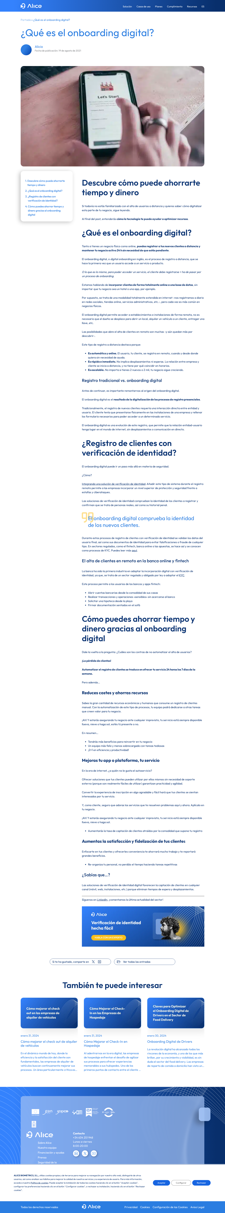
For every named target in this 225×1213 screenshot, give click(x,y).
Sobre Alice (45, 1142)
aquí (134, 550)
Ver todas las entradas (136, 962)
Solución (127, 6)
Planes (158, 6)
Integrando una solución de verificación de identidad (113, 484)
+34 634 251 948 (83, 1137)
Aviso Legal (197, 1207)
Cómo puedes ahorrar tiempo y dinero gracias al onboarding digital (46, 210)
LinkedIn (102, 899)
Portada (26, 20)
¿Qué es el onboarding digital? (45, 190)
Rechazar (201, 1182)
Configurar (181, 1182)
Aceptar (161, 1182)
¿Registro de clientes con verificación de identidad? (43, 198)
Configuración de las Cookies (170, 1207)
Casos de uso (143, 6)
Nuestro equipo (47, 1147)
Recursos (192, 6)
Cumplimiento (174, 6)
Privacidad (130, 1207)
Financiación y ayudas (51, 1152)
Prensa (42, 1157)
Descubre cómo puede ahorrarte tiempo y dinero (46, 183)
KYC (181, 575)
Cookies (145, 1207)
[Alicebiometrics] (31, 6)
